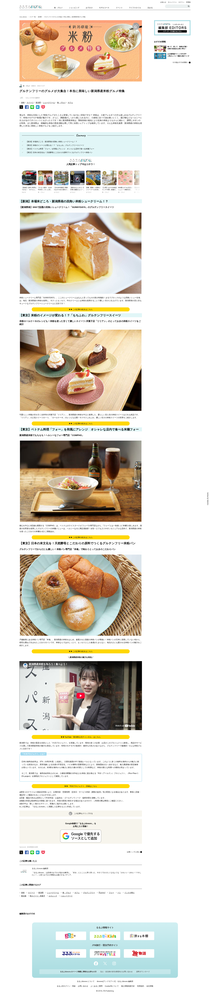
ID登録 (188, 2)
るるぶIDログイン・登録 (66, 986)
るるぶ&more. (23, 17)
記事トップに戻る (133, 852)
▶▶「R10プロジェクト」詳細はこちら (81, 786)
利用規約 (140, 986)
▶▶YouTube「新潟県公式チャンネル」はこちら (81, 737)
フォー (111, 893)
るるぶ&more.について (85, 981)
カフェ (70, 103)
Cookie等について (112, 986)
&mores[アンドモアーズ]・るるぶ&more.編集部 (115, 981)
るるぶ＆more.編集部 (40, 868)
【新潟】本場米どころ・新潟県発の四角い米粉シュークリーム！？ (51, 142)
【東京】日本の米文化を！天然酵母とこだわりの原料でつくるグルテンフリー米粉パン (59, 152)
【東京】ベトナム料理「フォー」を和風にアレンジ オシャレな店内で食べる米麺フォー (60, 149)
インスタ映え (129, 893)
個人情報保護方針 (128, 986)
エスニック (53, 896)
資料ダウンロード (143, 972)
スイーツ (30, 103)
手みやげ (102, 893)
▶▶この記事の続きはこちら (81, 309)
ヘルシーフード (67, 896)
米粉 (23, 103)
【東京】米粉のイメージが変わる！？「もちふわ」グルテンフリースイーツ (55, 145)
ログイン (181, 2)
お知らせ (163, 2)
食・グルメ (61, 103)
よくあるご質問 (96, 986)
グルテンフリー (89, 893)
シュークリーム (49, 103)
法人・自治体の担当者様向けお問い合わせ (116, 972)
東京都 (23, 896)
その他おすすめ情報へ (180, 62)
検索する (189, 6)
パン (119, 893)
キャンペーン (172, 2)
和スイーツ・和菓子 (37, 896)
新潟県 (40, 17)
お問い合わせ (83, 986)
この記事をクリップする (83, 813)
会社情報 (149, 986)
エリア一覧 (33, 17)
